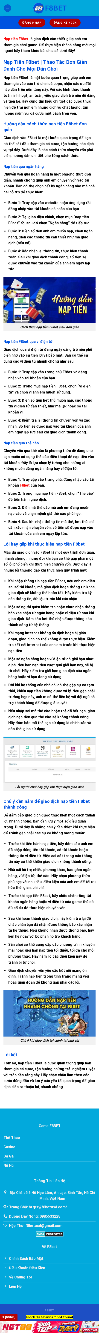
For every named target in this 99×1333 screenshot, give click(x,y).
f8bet (49, 1310)
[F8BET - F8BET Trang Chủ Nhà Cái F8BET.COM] (49, 8)
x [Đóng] (8, 1317)
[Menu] (7, 8)
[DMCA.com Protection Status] (50, 1234)
